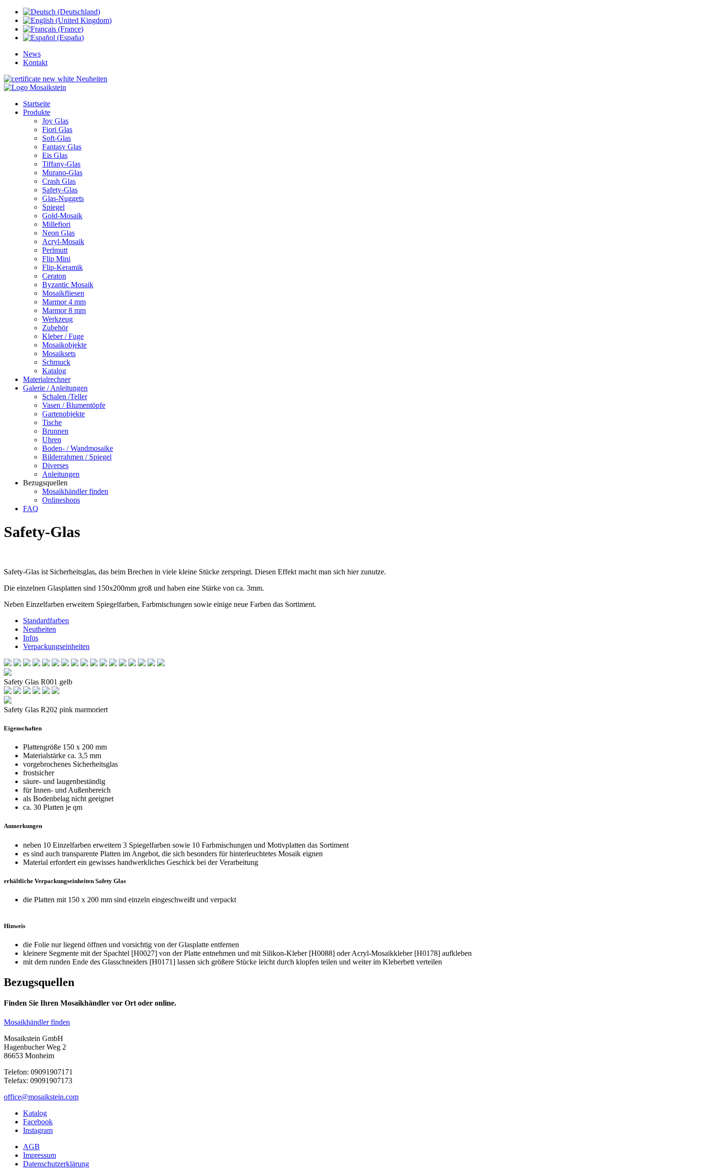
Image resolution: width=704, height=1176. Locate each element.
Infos (30, 638)
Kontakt (35, 62)
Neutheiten (39, 629)
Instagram (38, 1130)
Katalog (35, 1113)
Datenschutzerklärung (56, 1164)
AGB (31, 1146)
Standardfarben (46, 620)
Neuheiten (90, 79)
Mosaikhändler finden (37, 1022)
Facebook (38, 1122)
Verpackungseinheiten (56, 646)
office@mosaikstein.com (41, 1097)
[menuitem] (36, 104)
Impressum (39, 1155)
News (32, 54)
